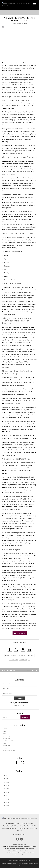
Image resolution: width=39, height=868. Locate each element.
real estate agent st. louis (9, 736)
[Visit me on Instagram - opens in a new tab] (22, 762)
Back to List (19, 633)
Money (7, 655)
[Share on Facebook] (9, 649)
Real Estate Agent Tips (8, 741)
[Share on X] (16, 649)
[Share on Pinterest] (22, 649)
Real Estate (24, 659)
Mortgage (14, 655)
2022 (7, 789)
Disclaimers (30, 863)
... (28, 659)
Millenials (31, 655)
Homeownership (7, 738)
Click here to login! (19, 705)
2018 (7, 802)
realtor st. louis (6, 745)
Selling (4, 731)
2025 (7, 779)
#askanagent (14, 659)
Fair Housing (26, 854)
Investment (23, 655)
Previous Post (9, 670)
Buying (4, 733)
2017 (7, 806)
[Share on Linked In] (29, 649)
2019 (7, 799)
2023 (7, 786)
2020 (7, 796)
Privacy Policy (13, 854)
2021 (7, 792)
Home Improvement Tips (9, 750)
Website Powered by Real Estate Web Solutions (19, 860)
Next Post (31, 670)
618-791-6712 (22, 835)
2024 (7, 782)
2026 (7, 775)
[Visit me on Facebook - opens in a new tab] (16, 762)
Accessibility (20, 854)
